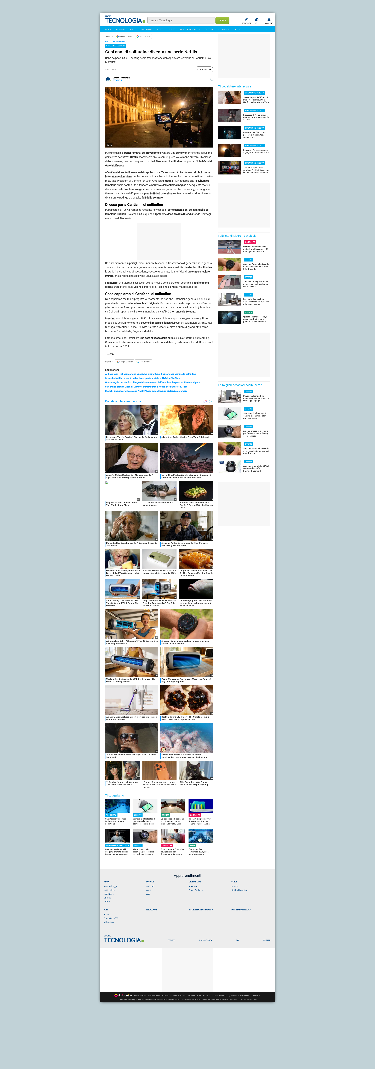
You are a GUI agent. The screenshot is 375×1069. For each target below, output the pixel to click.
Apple (148, 890)
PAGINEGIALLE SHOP (170, 995)
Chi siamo (123, 999)
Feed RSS (171, 940)
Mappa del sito (205, 940)
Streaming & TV (111, 918)
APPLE (132, 29)
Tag (237, 940)
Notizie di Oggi (110, 886)
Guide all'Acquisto (239, 890)
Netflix (110, 354)
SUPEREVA (256, 995)
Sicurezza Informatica (201, 909)
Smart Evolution (196, 890)
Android (150, 886)
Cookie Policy (150, 999)
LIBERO (136, 995)
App (148, 894)
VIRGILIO (143, 995)
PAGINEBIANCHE (194, 995)
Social (106, 914)
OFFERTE (209, 29)
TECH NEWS (111, 815)
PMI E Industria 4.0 (241, 909)
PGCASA (183, 995)
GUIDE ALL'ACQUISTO (190, 29)
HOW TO (171, 29)
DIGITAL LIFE (195, 815)
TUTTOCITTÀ (207, 995)
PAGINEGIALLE (154, 995)
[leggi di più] (211, 79)
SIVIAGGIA (223, 995)
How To (234, 886)
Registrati (246, 23)
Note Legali (132, 999)
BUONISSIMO (245, 995)
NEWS (108, 29)
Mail (256, 23)
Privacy (141, 999)
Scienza (107, 898)
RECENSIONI (224, 29)
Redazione (151, 909)
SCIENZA (165, 815)
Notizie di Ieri (109, 890)
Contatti (266, 940)
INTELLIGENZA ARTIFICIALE (117, 846)
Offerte (107, 901)
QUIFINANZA (234, 995)
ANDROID (120, 29)
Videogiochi (109, 922)
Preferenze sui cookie (165, 999)
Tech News (109, 894)
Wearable (193, 886)
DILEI (216, 995)
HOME (107, 41)
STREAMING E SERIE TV (152, 29)
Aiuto (177, 999)
